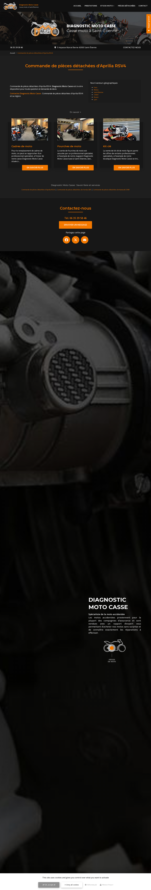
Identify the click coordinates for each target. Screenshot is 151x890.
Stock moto (106, 6)
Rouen (96, 97)
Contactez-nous (132, 47)
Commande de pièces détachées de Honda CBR (74, 190)
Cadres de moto (21, 146)
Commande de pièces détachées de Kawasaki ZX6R (111, 190)
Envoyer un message (75, 225)
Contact (143, 6)
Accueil (77, 6)
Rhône (96, 90)
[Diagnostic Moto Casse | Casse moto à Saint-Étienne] (10, 6)
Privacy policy (107, 885)
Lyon (95, 99)
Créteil (96, 95)
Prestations (91, 6)
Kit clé (107, 146)
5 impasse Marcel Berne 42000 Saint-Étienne (76, 47)
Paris (95, 87)
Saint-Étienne (98, 92)
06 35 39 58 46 (16, 47)
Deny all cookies (72, 885)
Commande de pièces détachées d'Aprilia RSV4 (38, 190)
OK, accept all (49, 885)
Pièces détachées (126, 6)
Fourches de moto (69, 146)
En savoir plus (35, 168)
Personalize (92, 885)
